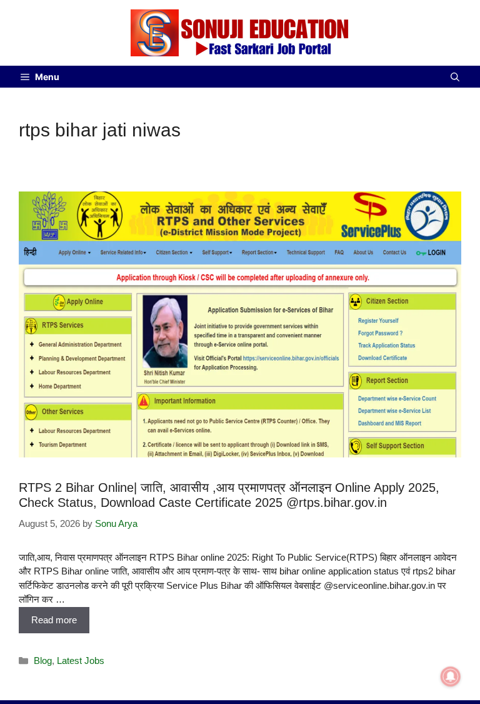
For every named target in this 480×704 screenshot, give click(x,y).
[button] (455, 77)
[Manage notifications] (451, 676)
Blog (43, 660)
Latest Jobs (80, 660)
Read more (54, 620)
